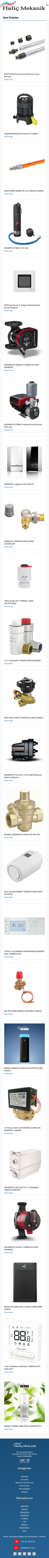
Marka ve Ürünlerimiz (24, 1482)
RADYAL (24, 1525)
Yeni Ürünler (24, 1486)
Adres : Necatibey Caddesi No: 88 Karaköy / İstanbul (24, 1536)
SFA (24, 1522)
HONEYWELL (24, 1528)
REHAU (24, 1509)
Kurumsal (24, 1479)
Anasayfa (24, 1476)
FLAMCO (24, 1518)
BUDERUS (25, 1515)
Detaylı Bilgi (8, 79)
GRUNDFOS (24, 1512)
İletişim (24, 1492)
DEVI (25, 1531)
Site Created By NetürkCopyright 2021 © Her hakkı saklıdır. (24, 1453)
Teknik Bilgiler (24, 1489)
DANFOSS (24, 1506)
